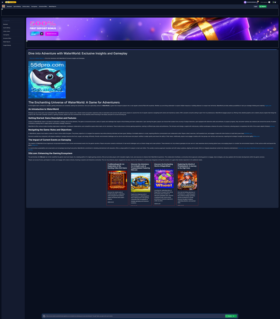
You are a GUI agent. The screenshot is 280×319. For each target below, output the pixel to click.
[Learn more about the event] (140, 12)
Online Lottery (26, 6)
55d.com (32, 58)
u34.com (272, 126)
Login (255, 6)
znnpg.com (35, 145)
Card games (34, 6)
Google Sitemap (7, 45)
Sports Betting (17, 6)
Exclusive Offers (43, 6)
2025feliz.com (248, 133)
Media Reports (52, 6)
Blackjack (9, 6)
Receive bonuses (52, 33)
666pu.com (256, 136)
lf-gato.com (268, 105)
